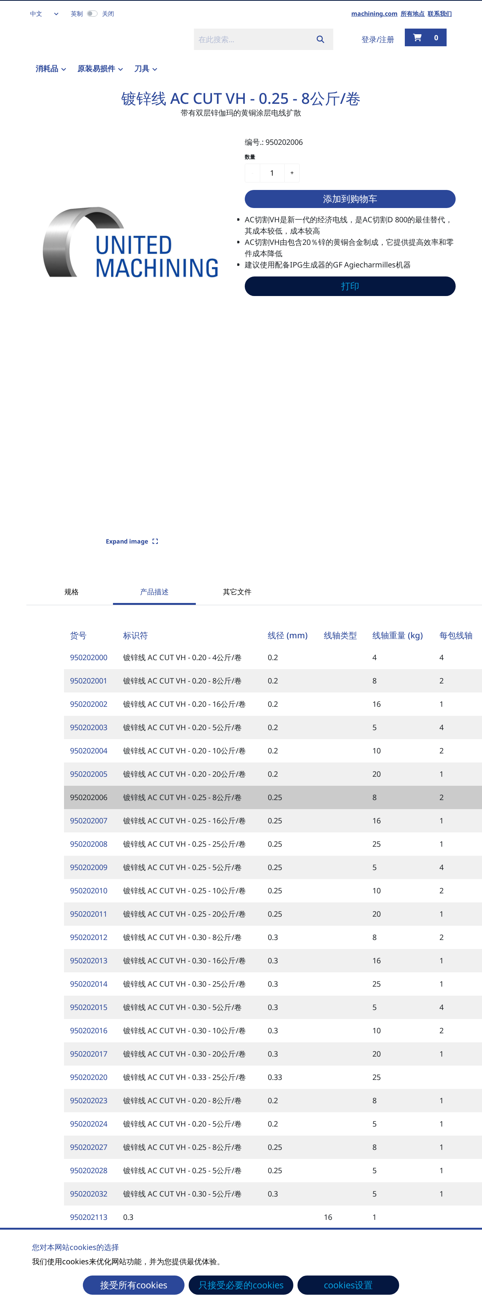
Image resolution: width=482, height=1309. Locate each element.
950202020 (88, 1077)
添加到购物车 (350, 199)
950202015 (88, 1007)
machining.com (374, 13)
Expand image (128, 541)
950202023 (88, 1100)
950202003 (88, 727)
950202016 (88, 1030)
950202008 (88, 844)
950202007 (88, 820)
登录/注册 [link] (378, 39)
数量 (250, 156)
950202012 (88, 937)
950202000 (88, 657)
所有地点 (413, 13)
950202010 (88, 890)
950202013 (88, 960)
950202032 (88, 1194)
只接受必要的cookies (241, 1285)
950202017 (88, 1054)
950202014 (88, 984)
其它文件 (237, 591)
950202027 (88, 1147)
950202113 (88, 1217)
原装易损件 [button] (96, 68)
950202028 (88, 1170)
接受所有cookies (133, 1285)
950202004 (88, 751)
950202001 (88, 681)
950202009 (88, 867)
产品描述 (154, 591)
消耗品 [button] (47, 68)
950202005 (88, 774)
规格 (71, 591)
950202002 (88, 704)
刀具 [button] (141, 68)
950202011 (88, 914)
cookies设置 (348, 1285)
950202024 (88, 1124)
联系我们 (440, 13)
